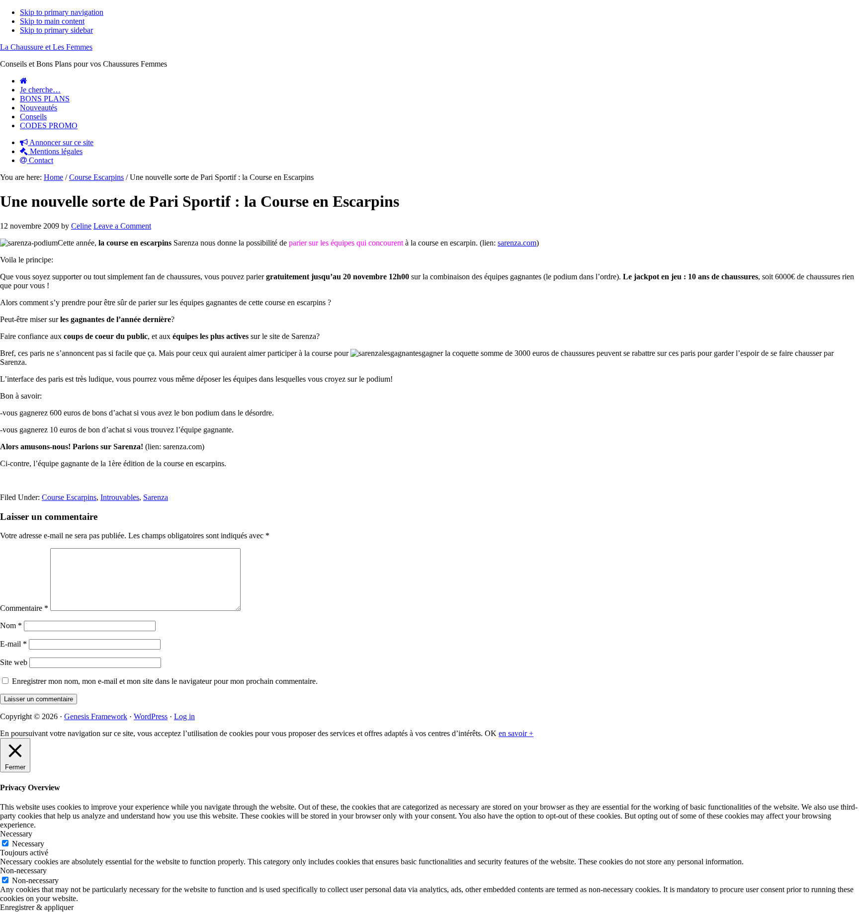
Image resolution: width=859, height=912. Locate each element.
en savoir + (516, 733)
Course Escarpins (69, 497)
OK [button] (491, 733)
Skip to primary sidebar (56, 30)
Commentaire (24, 608)
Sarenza (155, 497)
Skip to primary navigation (61, 12)
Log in (184, 716)
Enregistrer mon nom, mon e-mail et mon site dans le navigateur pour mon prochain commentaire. (165, 681)
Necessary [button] (16, 833)
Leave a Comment (122, 226)
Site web (13, 662)
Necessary (28, 843)
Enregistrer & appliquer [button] (37, 907)
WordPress (151, 716)
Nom (11, 625)
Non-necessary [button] (23, 870)
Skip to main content (52, 21)
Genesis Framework (95, 716)
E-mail (13, 644)
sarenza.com (517, 243)
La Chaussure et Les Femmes (46, 47)
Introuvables (119, 497)
